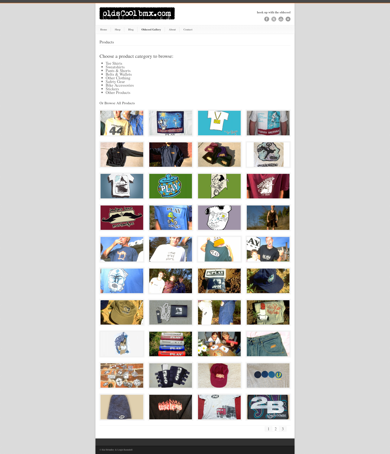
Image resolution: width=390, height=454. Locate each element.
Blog (131, 29)
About (172, 29)
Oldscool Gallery (151, 29)
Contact (187, 29)
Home (103, 29)
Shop (117, 29)
